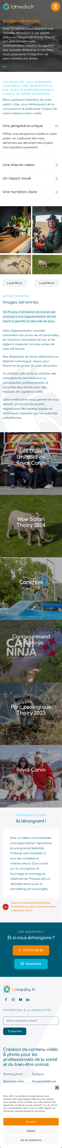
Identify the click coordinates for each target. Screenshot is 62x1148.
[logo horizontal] (19, 986)
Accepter (31, 1121)
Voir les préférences (31, 1140)
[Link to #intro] (4, 66)
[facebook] (6, 999)
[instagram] (13, 999)
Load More (14, 283)
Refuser (31, 1130)
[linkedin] (28, 999)
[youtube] (20, 999)
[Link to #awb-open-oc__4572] (55, 6)
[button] (57, 1087)
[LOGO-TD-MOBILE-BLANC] (18, 3)
